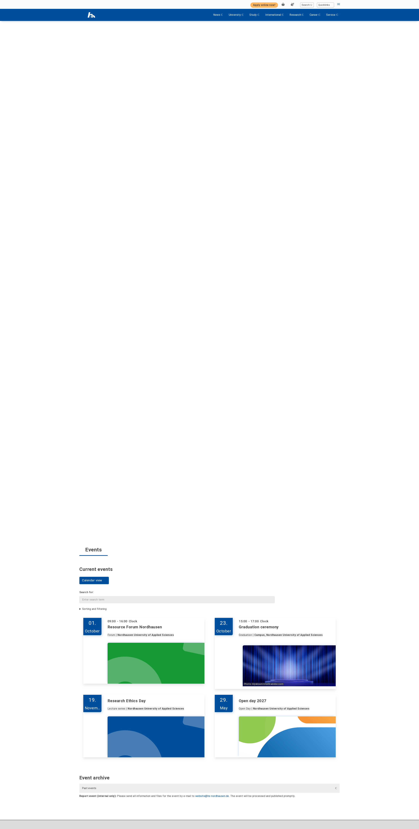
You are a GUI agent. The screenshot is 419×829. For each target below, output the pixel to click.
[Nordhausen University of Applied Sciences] (91, 14)
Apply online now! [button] (264, 5)
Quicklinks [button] (324, 5)
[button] (94, 580)
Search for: (86, 592)
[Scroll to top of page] (410, 819)
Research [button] (295, 14)
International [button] (273, 14)
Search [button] (306, 5)
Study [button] (253, 14)
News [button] (216, 14)
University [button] (235, 14)
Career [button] (314, 14)
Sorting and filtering (94, 608)
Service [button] (331, 14)
